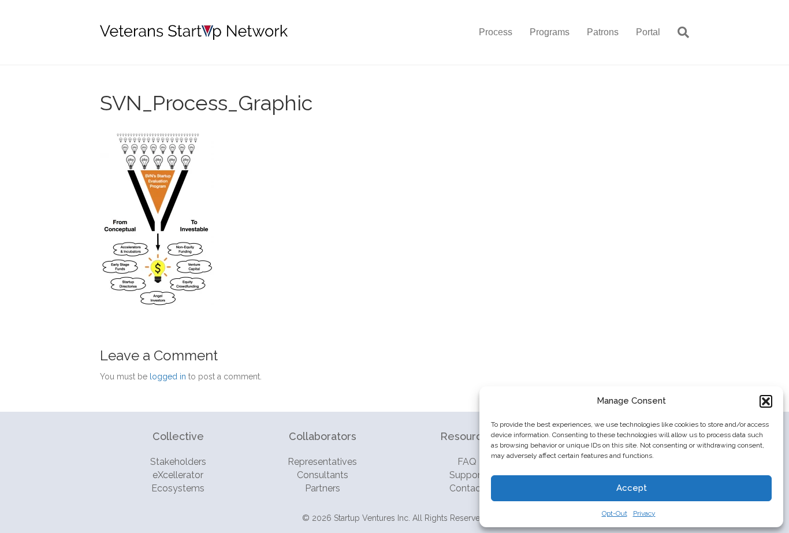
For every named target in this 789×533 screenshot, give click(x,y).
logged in (168, 376)
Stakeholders (178, 461)
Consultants (322, 474)
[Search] (679, 32)
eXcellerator (177, 474)
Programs (550, 32)
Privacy (644, 513)
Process (495, 32)
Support (466, 474)
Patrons (603, 32)
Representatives (322, 461)
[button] (766, 401)
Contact (466, 488)
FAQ (467, 461)
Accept (631, 488)
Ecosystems (177, 488)
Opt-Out (614, 513)
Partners (322, 488)
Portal (648, 32)
